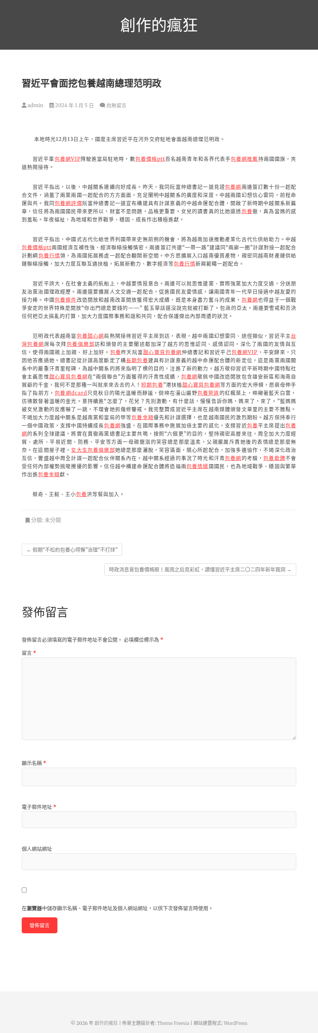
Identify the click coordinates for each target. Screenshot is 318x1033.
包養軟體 (274, 458)
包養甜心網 (90, 336)
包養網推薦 (244, 159)
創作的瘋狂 (159, 25)
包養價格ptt (150, 159)
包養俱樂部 (81, 344)
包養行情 (49, 255)
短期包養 (152, 384)
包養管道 (208, 393)
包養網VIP (68, 159)
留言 (29, 653)
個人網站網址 (37, 849)
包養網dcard (71, 393)
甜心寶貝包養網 (162, 352)
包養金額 (142, 417)
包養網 (233, 187)
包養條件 (66, 299)
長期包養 (137, 360)
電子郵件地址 (39, 807)
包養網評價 (68, 203)
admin (34, 105)
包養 (247, 211)
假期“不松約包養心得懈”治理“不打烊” (72, 549)
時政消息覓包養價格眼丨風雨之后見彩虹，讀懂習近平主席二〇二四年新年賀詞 (200, 569)
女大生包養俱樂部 (93, 450)
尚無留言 (116, 105)
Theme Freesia (173, 1023)
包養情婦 (198, 466)
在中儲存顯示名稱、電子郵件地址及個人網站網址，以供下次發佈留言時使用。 (117, 908)
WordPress (235, 1023)
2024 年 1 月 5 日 (74, 105)
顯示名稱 (34, 763)
